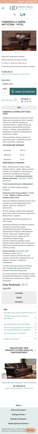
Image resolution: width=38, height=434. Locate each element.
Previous (3, 350)
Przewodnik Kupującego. (18, 270)
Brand (19, 298)
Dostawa (19, 293)
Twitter (22, 101)
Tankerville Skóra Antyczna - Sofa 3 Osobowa (19, 383)
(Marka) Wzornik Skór (19, 256)
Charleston (7, 256)
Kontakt (21, 2)
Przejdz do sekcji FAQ (11, 339)
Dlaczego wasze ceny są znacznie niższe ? (19, 313)
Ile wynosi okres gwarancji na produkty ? (18, 328)
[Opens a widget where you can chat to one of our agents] (30, 430)
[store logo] (21, 8)
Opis (19, 108)
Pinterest (27, 101)
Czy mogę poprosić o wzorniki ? (15, 333)
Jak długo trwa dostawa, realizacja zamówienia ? (16, 317)
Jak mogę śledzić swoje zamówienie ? (17, 324)
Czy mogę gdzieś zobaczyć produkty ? (17, 330)
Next (35, 350)
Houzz (30, 101)
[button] (15, 52)
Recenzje (19, 302)
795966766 (32, 2)
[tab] (19, 108)
